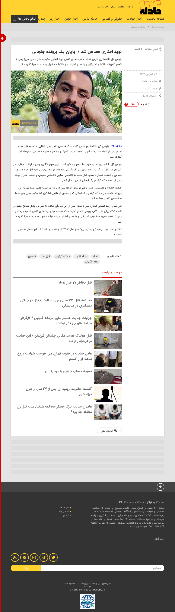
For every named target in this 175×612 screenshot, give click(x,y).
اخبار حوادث (134, 19)
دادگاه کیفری (62, 256)
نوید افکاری (91, 262)
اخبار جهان (71, 19)
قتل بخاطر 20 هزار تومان (75, 283)
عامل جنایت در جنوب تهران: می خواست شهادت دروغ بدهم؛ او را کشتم (54, 356)
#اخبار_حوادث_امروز (122, 7)
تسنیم (148, 88)
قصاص (32, 256)
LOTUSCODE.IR (97, 590)
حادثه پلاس (90, 19)
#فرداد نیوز (102, 7)
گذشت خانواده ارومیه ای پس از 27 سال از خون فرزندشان (59, 391)
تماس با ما (63, 511)
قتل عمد (45, 256)
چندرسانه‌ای (37, 19)
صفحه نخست (155, 19)
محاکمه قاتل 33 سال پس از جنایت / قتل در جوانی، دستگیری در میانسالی (55, 303)
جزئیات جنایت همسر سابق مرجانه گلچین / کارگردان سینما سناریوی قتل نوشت (55, 320)
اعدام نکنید (81, 256)
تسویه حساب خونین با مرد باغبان (68, 371)
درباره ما (64, 507)
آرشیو (66, 516)
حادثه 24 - (116, 146)
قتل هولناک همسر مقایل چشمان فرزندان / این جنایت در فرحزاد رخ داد (54, 338)
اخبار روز (55, 19)
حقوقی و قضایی (112, 19)
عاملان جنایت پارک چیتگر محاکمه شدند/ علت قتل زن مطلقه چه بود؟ (54, 409)
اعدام (95, 256)
